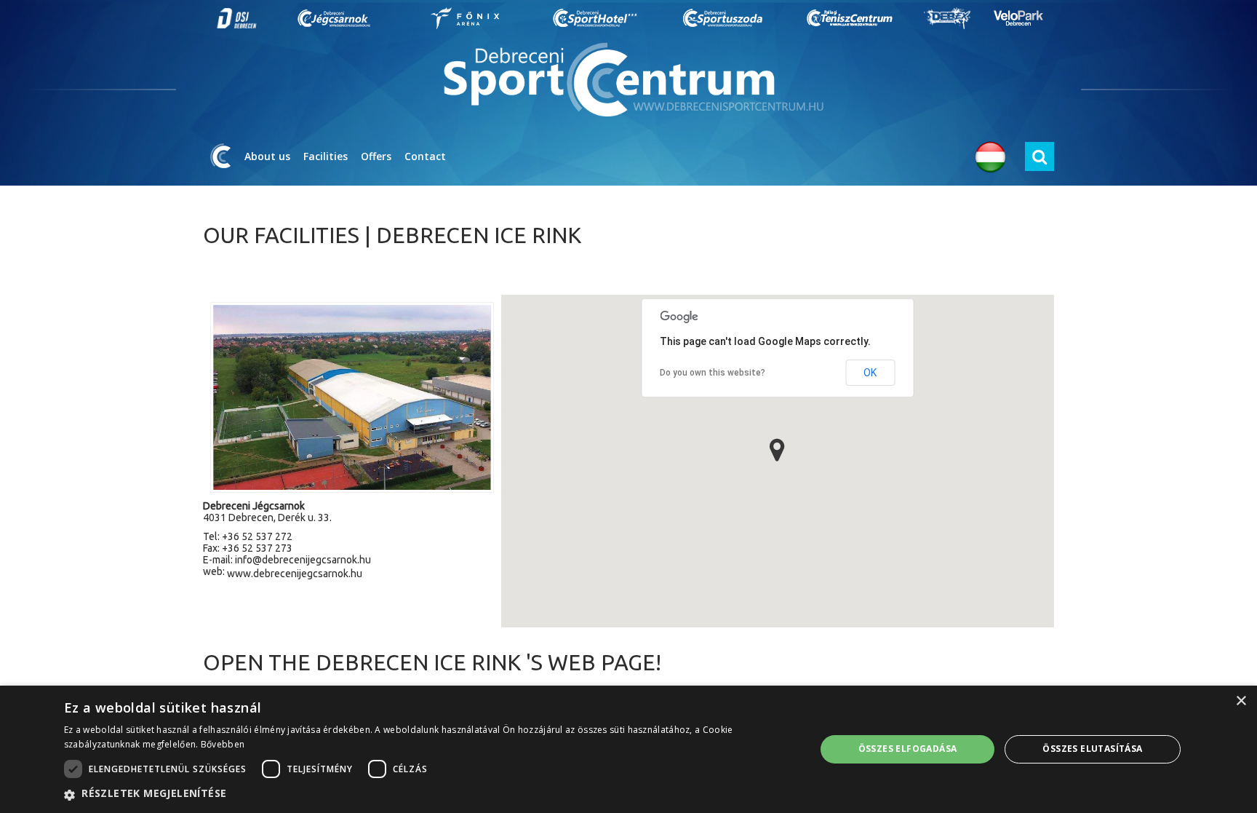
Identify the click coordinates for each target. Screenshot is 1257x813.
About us (267, 156)
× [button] (1240, 701)
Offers (376, 156)
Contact (425, 156)
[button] (778, 449)
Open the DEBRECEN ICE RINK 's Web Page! (432, 662)
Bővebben (222, 744)
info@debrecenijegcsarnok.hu (303, 560)
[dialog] (628, 749)
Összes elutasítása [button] (1092, 748)
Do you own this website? (712, 373)
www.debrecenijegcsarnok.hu (294, 573)
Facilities (325, 156)
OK (870, 372)
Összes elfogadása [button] (907, 748)
